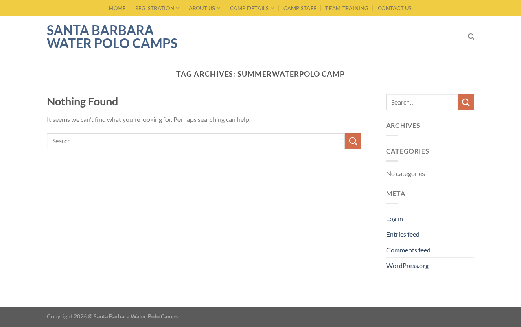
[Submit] (353, 141)
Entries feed (403, 234)
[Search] (471, 36)
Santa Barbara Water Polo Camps (112, 37)
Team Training (346, 8)
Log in (394, 218)
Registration (154, 8)
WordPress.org (407, 265)
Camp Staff (299, 8)
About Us (202, 8)
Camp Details (249, 8)
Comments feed (408, 250)
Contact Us (395, 8)
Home (117, 8)
